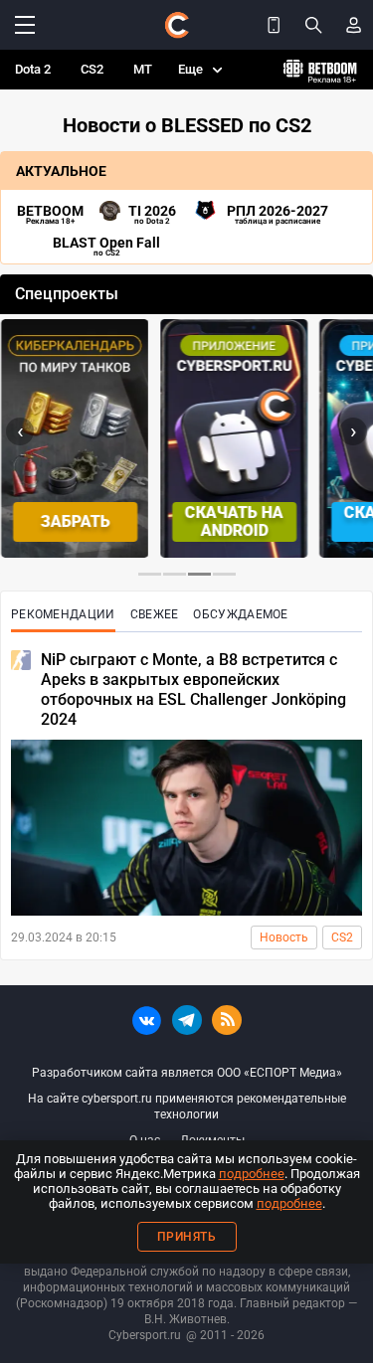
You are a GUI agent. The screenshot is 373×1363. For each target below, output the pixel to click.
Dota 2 (33, 69)
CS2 (92, 69)
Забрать (73, 521)
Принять (187, 1237)
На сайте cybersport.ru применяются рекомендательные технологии (187, 1106)
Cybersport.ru (144, 1335)
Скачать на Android (233, 521)
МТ (142, 69)
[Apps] (273, 25)
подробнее (251, 1173)
